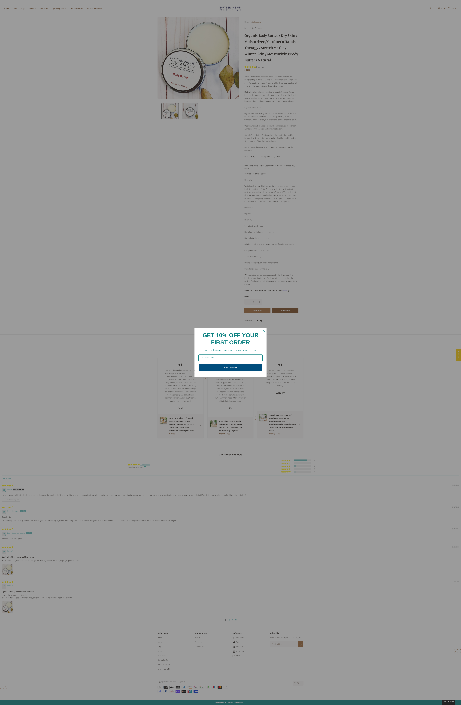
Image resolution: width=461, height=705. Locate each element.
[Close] (264, 331)
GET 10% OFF (230, 367)
